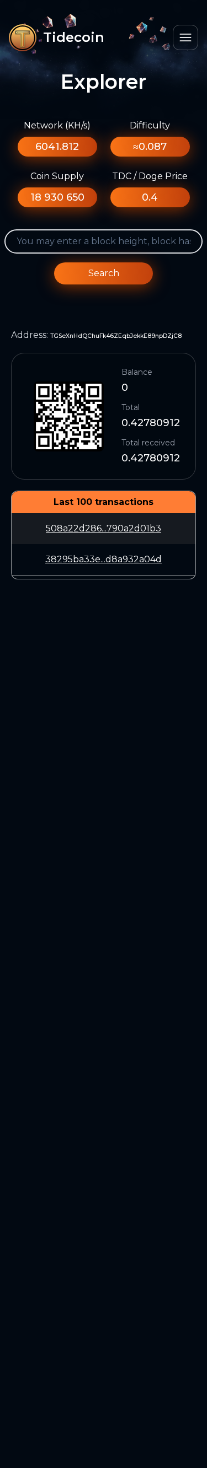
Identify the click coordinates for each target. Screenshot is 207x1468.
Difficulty (150, 125)
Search (103, 273)
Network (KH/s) (57, 125)
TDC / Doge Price (150, 176)
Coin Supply (57, 176)
